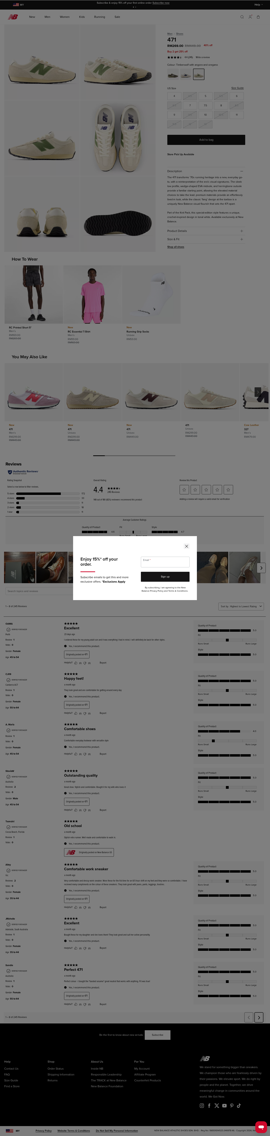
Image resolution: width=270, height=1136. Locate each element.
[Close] (187, 546)
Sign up (165, 576)
